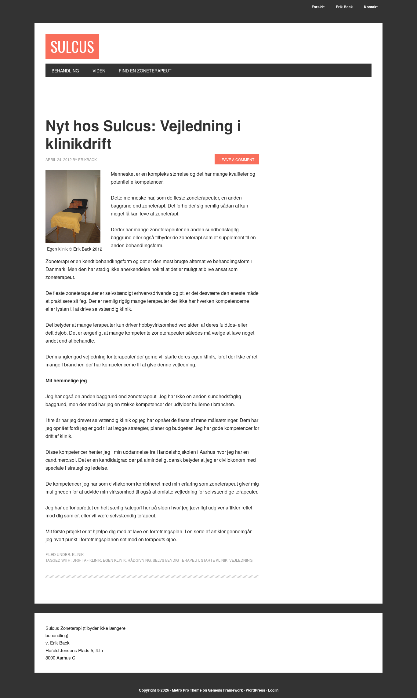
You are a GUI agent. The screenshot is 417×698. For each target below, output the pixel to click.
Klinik (78, 554)
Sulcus (72, 46)
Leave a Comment (236, 159)
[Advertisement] (156, 100)
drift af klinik (86, 560)
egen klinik (114, 560)
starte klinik (214, 560)
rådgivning (139, 560)
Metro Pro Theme (187, 690)
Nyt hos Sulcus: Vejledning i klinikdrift (143, 134)
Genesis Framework (225, 690)
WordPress (255, 690)
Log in (273, 690)
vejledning (240, 560)
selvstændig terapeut (176, 560)
